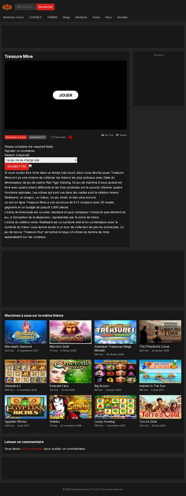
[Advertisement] (93, 36)
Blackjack (81, 17)
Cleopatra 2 (13, 386)
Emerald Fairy (59, 386)
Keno (109, 17)
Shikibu (55, 421)
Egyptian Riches (16, 421)
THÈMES (52, 17)
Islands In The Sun (152, 386)
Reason (17, 155)
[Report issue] (70, 136)
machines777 (37, 137)
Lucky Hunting (104, 421)
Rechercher (46, 6)
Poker (96, 17)
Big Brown (101, 386)
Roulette (123, 17)
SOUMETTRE (16, 166)
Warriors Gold (59, 346)
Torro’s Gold (148, 421)
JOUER (65, 95)
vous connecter (32, 448)
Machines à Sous (13, 17)
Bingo (66, 17)
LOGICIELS (35, 17)
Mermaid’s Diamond (18, 346)
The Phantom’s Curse (154, 346)
